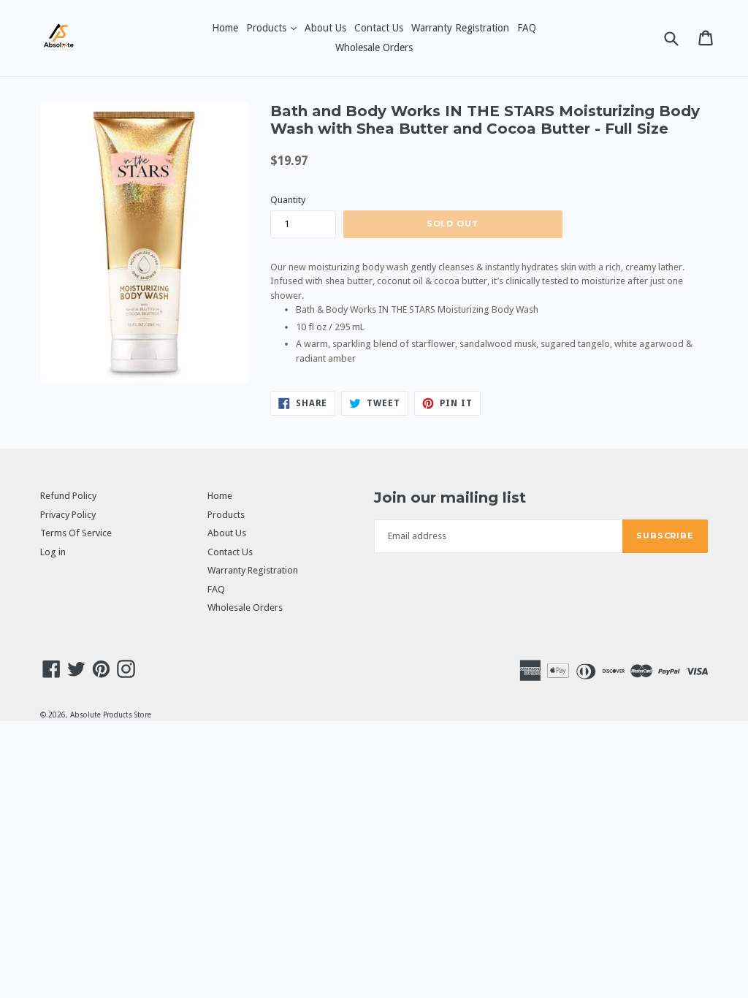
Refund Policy (68, 495)
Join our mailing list (450, 497)
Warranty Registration (460, 28)
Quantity (287, 199)
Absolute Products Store (110, 715)
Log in (53, 551)
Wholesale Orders (374, 47)
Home (225, 28)
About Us (325, 28)
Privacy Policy (68, 514)
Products (272, 27)
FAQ (526, 28)
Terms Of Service (76, 532)
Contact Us (378, 28)
